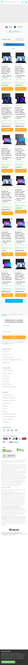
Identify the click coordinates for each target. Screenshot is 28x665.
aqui (14, 658)
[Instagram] (8, 430)
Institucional (5, 351)
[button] (26, 2)
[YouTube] (16, 430)
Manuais (4, 411)
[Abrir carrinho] (22, 2)
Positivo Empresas (7, 373)
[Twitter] (12, 430)
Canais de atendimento (8, 400)
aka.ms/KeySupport (16, 481)
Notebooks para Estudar (9, 387)
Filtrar (13, 48)
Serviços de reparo (7, 419)
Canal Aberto (6, 422)
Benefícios (16, 31)
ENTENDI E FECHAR (8, 662)
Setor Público (6, 376)
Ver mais (14, 301)
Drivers (4, 408)
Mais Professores (7, 384)
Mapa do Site (6, 362)
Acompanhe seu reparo (8, 397)
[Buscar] (6, 2)
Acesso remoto (6, 403)
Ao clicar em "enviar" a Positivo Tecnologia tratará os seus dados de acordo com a (14, 342)
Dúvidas (4, 405)
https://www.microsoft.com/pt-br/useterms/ (11, 492)
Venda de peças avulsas (9, 416)
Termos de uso (6, 354)
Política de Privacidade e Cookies (11, 359)
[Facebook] (4, 430)
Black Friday (5, 381)
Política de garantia (7, 357)
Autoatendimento (7, 395)
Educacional (5, 378)
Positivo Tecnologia (7, 370)
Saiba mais (4, 315)
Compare (5, 64)
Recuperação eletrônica (9, 414)
